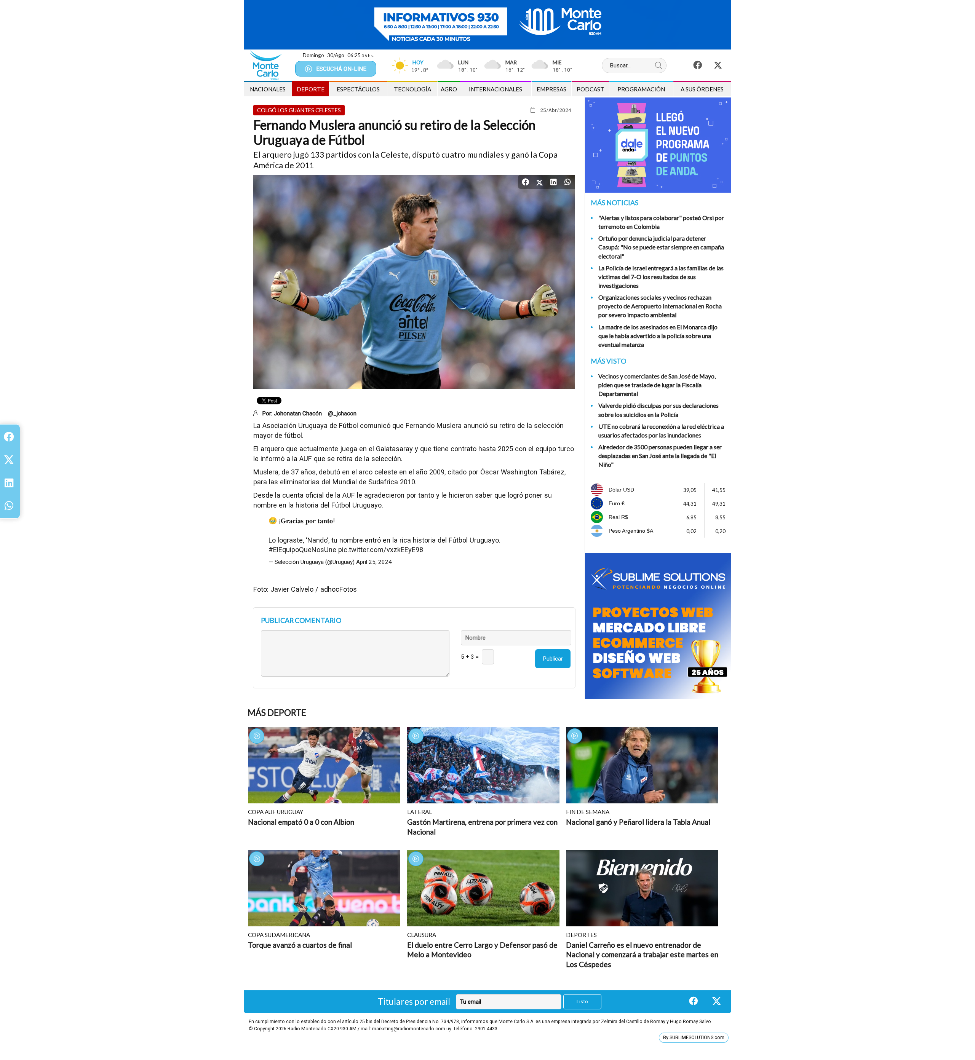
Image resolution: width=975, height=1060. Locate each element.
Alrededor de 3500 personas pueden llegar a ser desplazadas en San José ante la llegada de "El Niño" (660, 455)
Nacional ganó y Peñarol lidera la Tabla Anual (638, 821)
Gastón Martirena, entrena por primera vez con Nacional (482, 826)
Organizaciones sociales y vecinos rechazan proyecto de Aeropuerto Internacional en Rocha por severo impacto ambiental (660, 306)
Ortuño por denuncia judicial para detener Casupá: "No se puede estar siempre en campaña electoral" (661, 247)
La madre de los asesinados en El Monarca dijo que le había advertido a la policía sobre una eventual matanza (658, 335)
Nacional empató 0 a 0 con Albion (301, 821)
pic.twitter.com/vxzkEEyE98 (380, 550)
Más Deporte (277, 712)
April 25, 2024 (374, 562)
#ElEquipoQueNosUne (302, 550)
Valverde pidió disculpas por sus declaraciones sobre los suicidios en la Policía (658, 410)
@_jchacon (342, 413)
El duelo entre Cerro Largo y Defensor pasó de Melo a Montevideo (482, 949)
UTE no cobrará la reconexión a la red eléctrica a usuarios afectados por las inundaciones (661, 431)
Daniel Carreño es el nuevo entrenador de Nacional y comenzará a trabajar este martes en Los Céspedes (642, 954)
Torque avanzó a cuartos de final (300, 944)
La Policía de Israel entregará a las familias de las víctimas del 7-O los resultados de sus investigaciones (661, 276)
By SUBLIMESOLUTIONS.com (693, 1037)
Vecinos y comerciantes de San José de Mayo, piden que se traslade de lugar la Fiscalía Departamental (657, 384)
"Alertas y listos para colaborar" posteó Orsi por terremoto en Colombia (661, 222)
